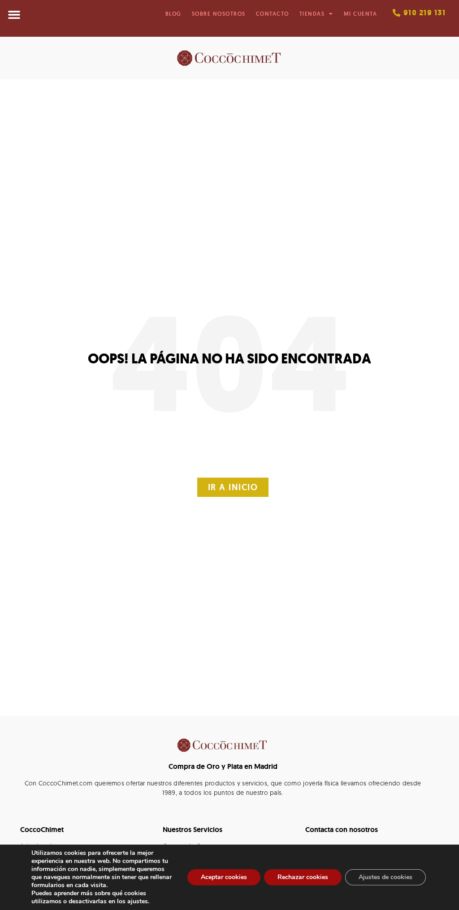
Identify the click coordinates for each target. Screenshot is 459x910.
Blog (173, 13)
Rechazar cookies (302, 877)
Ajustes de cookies (385, 877)
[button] (14, 15)
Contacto (272, 13)
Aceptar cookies (224, 877)
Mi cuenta (360, 13)
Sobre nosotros (219, 13)
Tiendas (312, 13)
